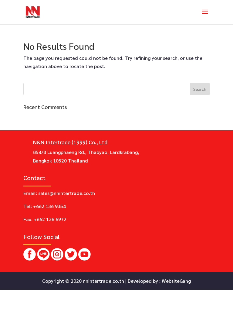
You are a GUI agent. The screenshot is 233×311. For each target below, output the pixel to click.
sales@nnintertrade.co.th (66, 193)
